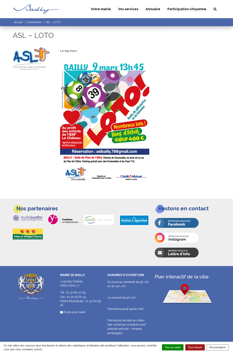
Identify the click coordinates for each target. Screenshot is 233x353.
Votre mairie (101, 9)
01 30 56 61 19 (76, 297)
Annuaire (153, 9)
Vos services (128, 9)
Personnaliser (217, 347)
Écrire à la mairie (74, 312)
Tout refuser (195, 347)
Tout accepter (173, 347)
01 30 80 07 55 (76, 292)
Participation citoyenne (186, 9)
